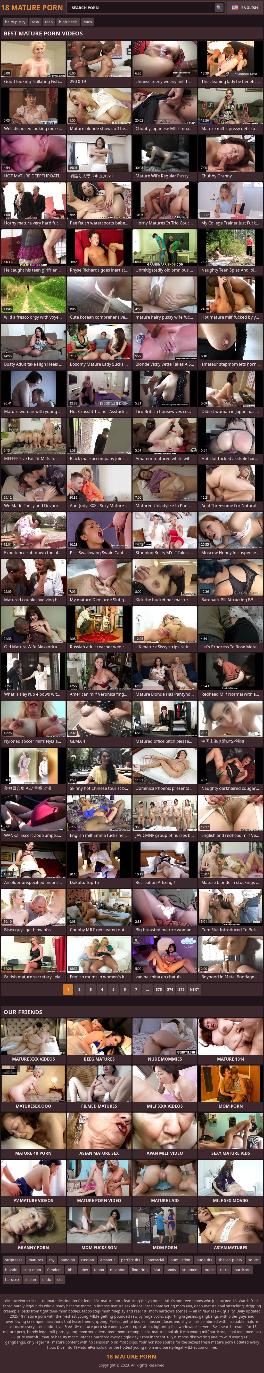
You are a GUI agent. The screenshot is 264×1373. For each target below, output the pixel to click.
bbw (84, 1269)
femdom (54, 1269)
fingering (140, 1269)
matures (36, 1259)
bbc (71, 1269)
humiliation (180, 1259)
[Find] (219, 7)
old (60, 1279)
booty (171, 1269)
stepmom (190, 1269)
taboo (99, 1269)
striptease (13, 1259)
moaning (118, 1269)
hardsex (12, 1279)
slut (157, 1269)
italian (30, 1279)
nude (209, 1269)
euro (88, 21)
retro (224, 1269)
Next (194, 989)
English (249, 7)
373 (159, 989)
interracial (155, 1259)
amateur (107, 1259)
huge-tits (204, 1259)
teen (49, 21)
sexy (35, 21)
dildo (46, 1279)
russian (87, 1259)
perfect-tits (130, 1259)
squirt (253, 1259)
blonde (11, 1269)
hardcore (242, 1269)
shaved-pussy (230, 1259)
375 (181, 989)
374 (170, 989)
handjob (68, 1259)
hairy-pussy (15, 21)
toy (51, 1259)
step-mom (32, 1269)
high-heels (68, 21)
